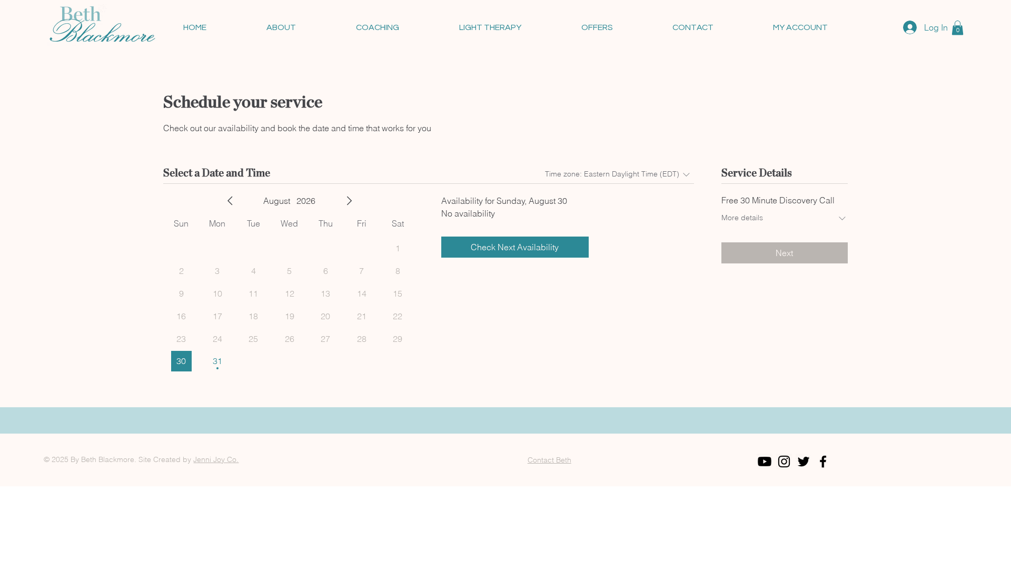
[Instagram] (784, 461)
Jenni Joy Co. (216, 459)
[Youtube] (764, 461)
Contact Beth (549, 460)
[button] (957, 28)
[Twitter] (803, 461)
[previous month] (230, 200)
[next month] (349, 200)
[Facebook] (823, 461)
